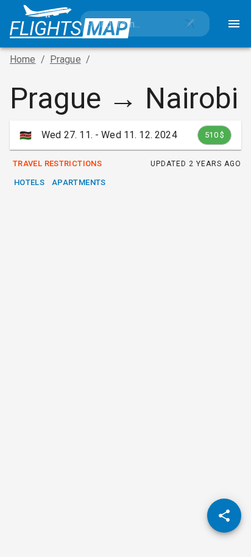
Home (23, 59)
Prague (65, 59)
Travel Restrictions (57, 163)
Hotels (29, 182)
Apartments (79, 182)
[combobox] (125, 23)
